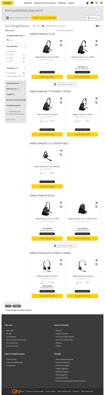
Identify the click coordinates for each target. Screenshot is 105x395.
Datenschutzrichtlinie (87, 391)
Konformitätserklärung (64, 391)
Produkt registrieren (62, 369)
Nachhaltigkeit (11, 337)
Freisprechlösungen (62, 334)
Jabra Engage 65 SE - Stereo (47, 219)
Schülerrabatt (10, 365)
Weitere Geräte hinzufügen (44, 18)
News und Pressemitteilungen (16, 340)
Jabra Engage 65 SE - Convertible (82, 219)
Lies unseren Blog (12, 343)
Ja (8, 306)
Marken (22, 391)
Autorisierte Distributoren (14, 362)
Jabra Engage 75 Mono (82, 115)
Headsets (59, 330)
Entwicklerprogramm (62, 372)
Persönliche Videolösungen (64, 340)
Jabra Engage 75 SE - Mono (82, 57)
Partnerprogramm (62, 375)
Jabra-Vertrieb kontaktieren (64, 359)
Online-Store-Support (63, 365)
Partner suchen (11, 359)
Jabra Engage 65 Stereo (47, 276)
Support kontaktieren (63, 362)
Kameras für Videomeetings (65, 337)
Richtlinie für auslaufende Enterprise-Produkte (71, 381)
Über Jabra (10, 330)
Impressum (76, 391)
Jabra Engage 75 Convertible (47, 167)
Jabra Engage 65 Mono (82, 276)
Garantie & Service (62, 378)
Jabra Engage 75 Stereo (47, 115)
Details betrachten (47, 77)
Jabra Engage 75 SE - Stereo (47, 57)
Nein (16, 306)
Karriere (9, 334)
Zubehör (58, 346)
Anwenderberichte (12, 346)
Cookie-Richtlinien (50, 391)
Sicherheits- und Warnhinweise (34, 391)
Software (59, 343)
